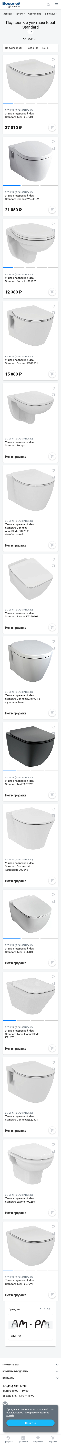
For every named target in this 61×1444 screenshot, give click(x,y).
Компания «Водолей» (15, 1371)
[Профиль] (8, 1439)
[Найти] (48, 5)
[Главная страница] (11, 5)
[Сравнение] (23, 1439)
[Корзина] (52, 1439)
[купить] (52, 127)
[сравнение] (53, 66)
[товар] (30, 80)
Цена (45, 47)
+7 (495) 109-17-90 (15, 1386)
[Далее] (48, 1325)
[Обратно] (12, 1325)
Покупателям (10, 1364)
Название (32, 47)
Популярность (13, 47)
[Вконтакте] (5, 1404)
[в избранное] (53, 60)
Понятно (30, 1423)
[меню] (56, 4)
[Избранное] (38, 1439)
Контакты (8, 1378)
